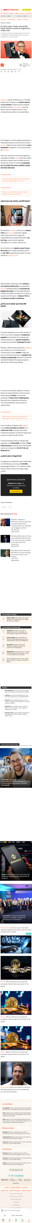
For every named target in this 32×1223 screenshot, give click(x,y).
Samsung (11, 233)
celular (10, 507)
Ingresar (28, 1221)
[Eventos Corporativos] (13, 1180)
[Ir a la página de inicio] (2, 10)
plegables (28, 347)
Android (3, 288)
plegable (25, 425)
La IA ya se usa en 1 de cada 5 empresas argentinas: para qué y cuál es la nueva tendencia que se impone (18, 653)
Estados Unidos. (13, 255)
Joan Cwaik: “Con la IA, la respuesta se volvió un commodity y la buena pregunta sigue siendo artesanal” (17, 632)
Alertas (22, 1221)
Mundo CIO (28, 13)
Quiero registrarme (16, 491)
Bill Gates (25, 19)
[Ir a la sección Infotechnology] (11, 10)
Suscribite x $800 (26, 9)
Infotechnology (11, 19)
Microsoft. (6, 150)
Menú (3, 1221)
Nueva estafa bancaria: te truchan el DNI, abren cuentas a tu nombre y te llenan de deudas (18, 660)
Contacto (7, 1187)
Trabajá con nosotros (26, 1190)
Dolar (10, 1221)
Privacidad (16, 1202)
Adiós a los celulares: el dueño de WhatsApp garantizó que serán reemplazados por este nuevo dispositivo (17, 639)
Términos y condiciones (16, 1199)
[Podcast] (27, 1180)
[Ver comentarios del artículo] (19, 72)
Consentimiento (16, 1205)
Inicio (16, 1221)
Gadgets (17, 13)
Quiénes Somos (4, 1190)
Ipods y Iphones (17, 107)
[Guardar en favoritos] (2, 65)
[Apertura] (4, 1180)
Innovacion (22, 13)
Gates (17, 158)
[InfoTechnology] (16, 1183)
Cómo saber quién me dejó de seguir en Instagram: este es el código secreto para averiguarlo (18, 619)
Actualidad (11, 13)
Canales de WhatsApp (15, 1187)
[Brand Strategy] (20, 1180)
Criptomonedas (4, 13)
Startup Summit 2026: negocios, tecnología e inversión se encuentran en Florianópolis (16, 646)
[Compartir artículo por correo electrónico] (15, 72)
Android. (3, 145)
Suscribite (24, 1187)
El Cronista (3, 19)
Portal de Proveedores (15, 1190)
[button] (28, 1037)
